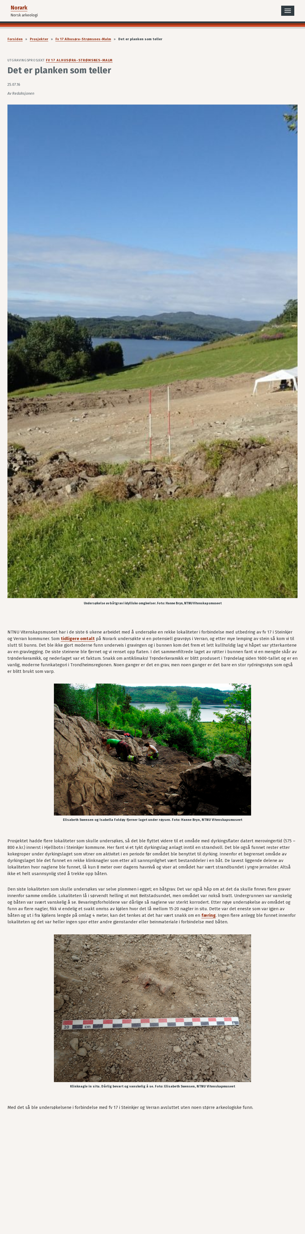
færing (208, 915)
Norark (19, 7)
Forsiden (15, 39)
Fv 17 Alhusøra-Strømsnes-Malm (83, 39)
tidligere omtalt (78, 638)
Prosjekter (39, 39)
